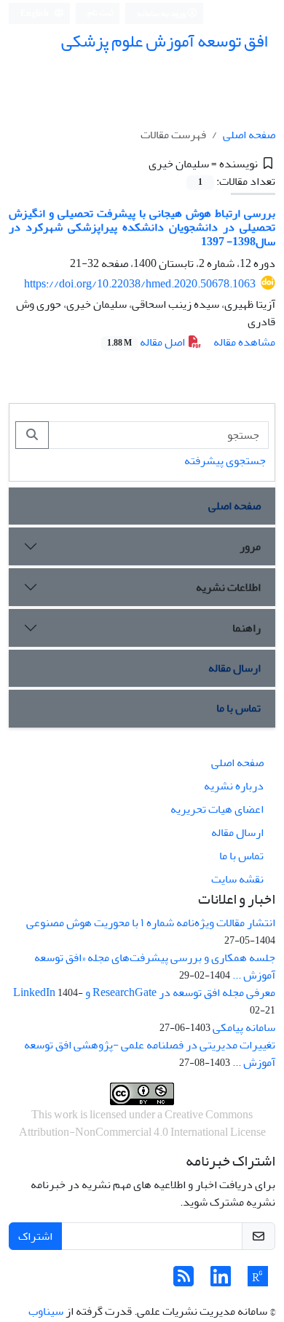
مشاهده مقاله (244, 342)
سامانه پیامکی (244, 1027)
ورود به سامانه (162, 13)
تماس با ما (238, 708)
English (35, 13)
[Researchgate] (257, 1281)
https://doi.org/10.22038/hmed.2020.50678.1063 (140, 284)
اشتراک (35, 1236)
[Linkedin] (220, 1281)
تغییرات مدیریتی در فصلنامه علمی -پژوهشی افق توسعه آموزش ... (149, 1053)
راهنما (246, 628)
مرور (250, 546)
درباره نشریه (234, 786)
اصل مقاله (147, 342)
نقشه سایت (237, 879)
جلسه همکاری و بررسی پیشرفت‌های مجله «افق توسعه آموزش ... (154, 966)
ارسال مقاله (234, 668)
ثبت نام (100, 12)
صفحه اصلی (249, 135)
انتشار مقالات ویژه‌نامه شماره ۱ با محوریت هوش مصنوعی (150, 922)
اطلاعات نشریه (228, 587)
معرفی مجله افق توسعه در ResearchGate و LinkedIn (144, 992)
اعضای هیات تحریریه (217, 809)
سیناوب (45, 1311)
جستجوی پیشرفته (225, 460)
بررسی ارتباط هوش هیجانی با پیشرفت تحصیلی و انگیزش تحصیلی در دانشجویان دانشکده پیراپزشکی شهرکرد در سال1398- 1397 (142, 227)
